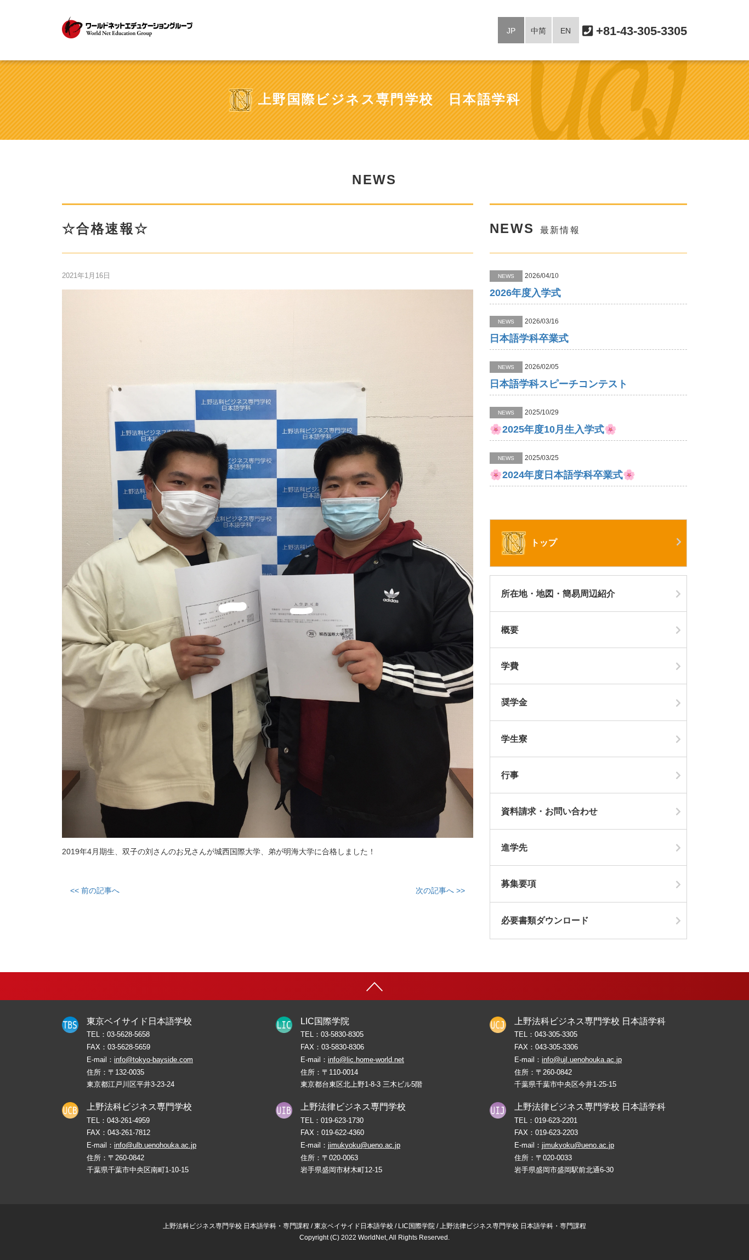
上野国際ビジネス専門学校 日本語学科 (389, 99)
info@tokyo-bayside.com (153, 1060)
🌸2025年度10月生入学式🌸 (553, 429)
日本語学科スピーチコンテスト (559, 383)
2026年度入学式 (525, 292)
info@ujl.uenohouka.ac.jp (582, 1060)
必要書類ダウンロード (545, 920)
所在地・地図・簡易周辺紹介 (558, 593)
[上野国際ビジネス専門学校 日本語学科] (127, 27)
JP (511, 30)
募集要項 (518, 883)
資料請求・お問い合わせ (549, 811)
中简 (538, 30)
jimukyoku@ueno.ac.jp (364, 1145)
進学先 (514, 847)
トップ (543, 542)
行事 (510, 775)
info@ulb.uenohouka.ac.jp (155, 1145)
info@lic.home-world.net (366, 1060)
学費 (510, 666)
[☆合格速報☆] (267, 564)
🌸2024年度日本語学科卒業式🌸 (562, 474)
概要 (510, 629)
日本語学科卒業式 (529, 338)
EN (565, 30)
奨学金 (514, 702)
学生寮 (514, 738)
